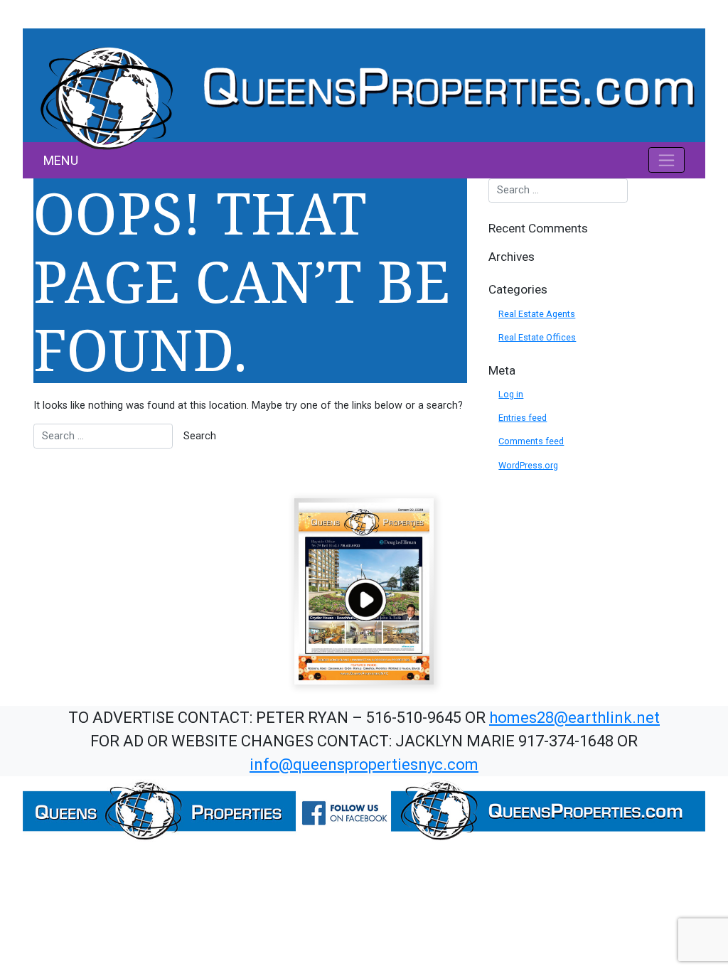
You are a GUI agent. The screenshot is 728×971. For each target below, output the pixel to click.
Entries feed (522, 417)
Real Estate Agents (536, 314)
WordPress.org (528, 465)
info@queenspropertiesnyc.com (364, 764)
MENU (60, 160)
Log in (510, 394)
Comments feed (531, 441)
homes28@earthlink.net (574, 717)
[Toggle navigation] (666, 160)
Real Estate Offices (537, 337)
